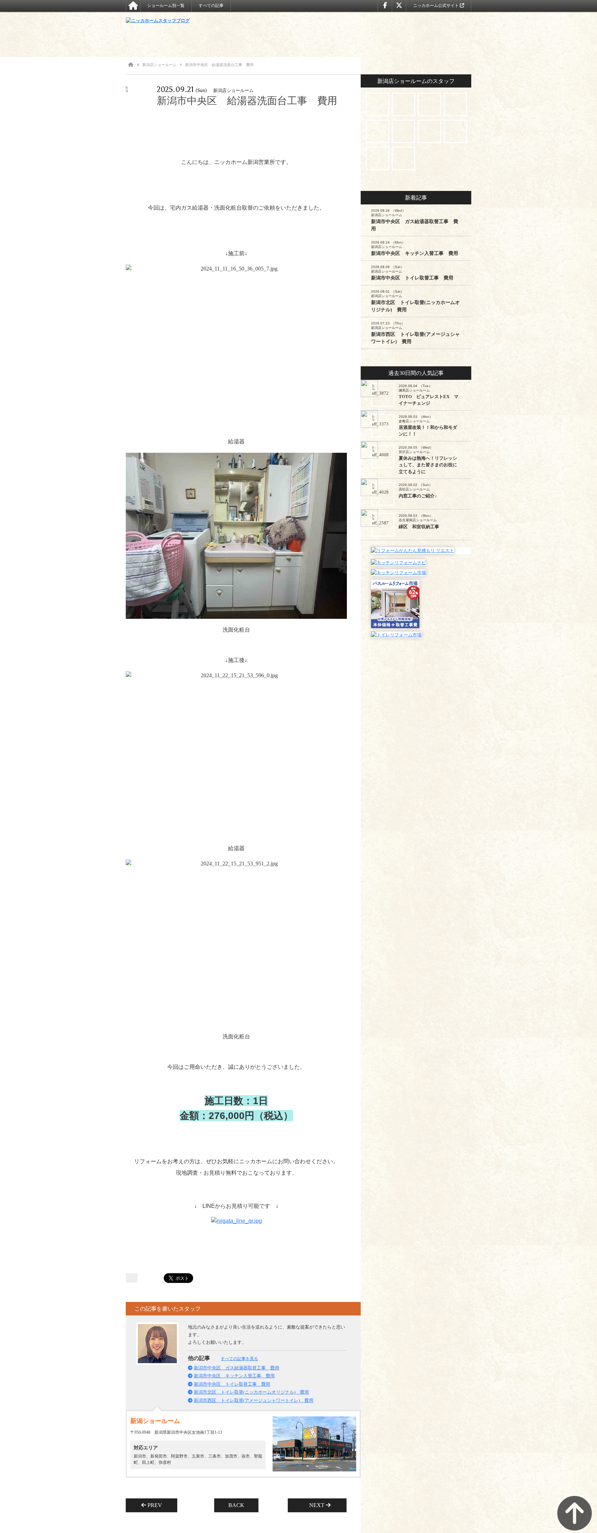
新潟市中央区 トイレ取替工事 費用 (232, 1384)
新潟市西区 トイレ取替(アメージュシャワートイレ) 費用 (253, 1400)
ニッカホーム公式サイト (436, 5)
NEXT (315, 1505)
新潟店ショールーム (159, 65)
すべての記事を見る (239, 1358)
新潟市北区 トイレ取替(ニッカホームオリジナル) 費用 (251, 1392)
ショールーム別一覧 (165, 5)
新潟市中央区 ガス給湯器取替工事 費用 (236, 1367)
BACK (236, 1505)
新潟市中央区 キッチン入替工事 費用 (234, 1375)
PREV (157, 1505)
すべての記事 (211, 5)
